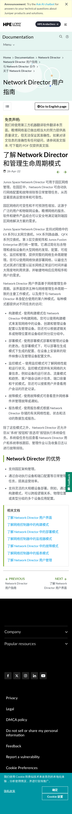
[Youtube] (43, 676)
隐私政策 (9, 790)
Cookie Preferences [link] (22, 768)
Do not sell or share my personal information (32, 733)
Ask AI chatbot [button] (45, 4)
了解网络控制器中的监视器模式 (29, 539)
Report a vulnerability (23, 757)
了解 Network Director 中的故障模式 (32, 546)
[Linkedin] (34, 676)
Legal (10, 709)
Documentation (17, 37)
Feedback (13, 746)
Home (7, 57)
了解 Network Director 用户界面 (29, 517)
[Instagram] (25, 676)
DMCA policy (16, 720)
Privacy (12, 698)
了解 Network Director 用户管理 (29, 560)
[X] (16, 676)
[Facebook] (8, 676)
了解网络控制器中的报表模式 (28, 553)
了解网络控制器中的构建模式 (28, 524)
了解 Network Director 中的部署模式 (32, 532)
